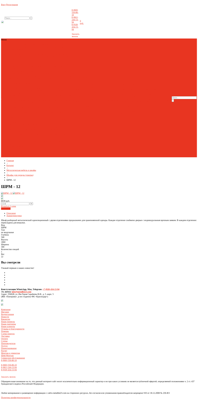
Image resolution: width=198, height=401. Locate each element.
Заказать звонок (75, 35)
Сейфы (24, 44)
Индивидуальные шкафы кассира (37, 93)
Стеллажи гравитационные (25, 112)
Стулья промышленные (12, 153)
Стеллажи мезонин (47, 110)
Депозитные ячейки (10, 66)
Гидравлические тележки (13, 119)
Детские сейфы (27, 66)
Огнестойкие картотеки (47, 69)
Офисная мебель (60, 47)
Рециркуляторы (19, 134)
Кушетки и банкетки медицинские (30, 127)
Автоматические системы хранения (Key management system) (29, 86)
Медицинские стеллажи (42, 129)
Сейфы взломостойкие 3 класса (53, 73)
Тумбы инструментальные (35, 153)
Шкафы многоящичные (38, 103)
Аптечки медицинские (11, 124)
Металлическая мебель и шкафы (42, 44)
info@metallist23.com (64, 24)
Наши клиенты (127, 95)
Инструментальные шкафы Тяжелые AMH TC (22, 151)
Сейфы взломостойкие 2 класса (23, 73)
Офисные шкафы (56, 141)
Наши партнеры (8, 324)
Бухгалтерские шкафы (54, 90)
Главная (10, 160)
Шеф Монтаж (82, 84)
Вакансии (133, 89)
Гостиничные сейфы (47, 64)
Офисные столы (24, 141)
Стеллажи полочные (10, 44)
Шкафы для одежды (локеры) (19, 175)
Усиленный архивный (57, 54)
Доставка (148, 94)
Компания (5, 309)
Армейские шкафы (17, 90)
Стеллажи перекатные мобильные (54, 112)
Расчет (95, 80)
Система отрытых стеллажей (36, 144)
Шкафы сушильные (58, 103)
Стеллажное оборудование (13, 105)
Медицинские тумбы (11, 132)
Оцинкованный (8, 56)
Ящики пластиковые (43, 156)
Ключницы (24, 95)
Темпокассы (19, 98)
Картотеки (58, 93)
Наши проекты (127, 92)
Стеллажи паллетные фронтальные (17, 107)
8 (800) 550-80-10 (75, 12)
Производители (151, 99)
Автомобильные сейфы (27, 64)
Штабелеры (63, 119)
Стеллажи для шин (10, 59)
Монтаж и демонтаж (85, 82)
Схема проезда (150, 92)
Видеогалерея (135, 87)
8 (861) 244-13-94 (75, 19)
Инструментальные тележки (61, 149)
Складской (37, 56)
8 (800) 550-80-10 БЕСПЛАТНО (23, 24)
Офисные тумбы (40, 141)
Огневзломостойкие (26, 69)
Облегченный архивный (12, 54)
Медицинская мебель (43, 47)
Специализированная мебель (57, 151)
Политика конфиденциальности (16, 397)
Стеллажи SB (62, 56)
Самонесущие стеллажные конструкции (19, 110)
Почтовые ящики (58, 95)
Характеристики (14, 216)
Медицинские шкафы (31, 132)
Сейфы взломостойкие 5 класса (38, 76)
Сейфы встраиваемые (63, 76)
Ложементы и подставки (46, 66)
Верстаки (43, 149)
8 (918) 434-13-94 (75, 27)
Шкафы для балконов (19, 100)
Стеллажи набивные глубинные (49, 107)
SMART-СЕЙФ (8, 64)
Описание (11, 213)
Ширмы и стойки (9, 136)
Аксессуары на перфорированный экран (20, 149)
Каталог (10, 165)
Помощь (5, 331)
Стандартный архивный (36, 54)
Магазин (124, 87)
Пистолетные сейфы (44, 71)
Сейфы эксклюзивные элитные (48, 78)
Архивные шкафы (34, 90)
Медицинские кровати (19, 129)
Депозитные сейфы (66, 64)
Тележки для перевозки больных (60, 134)
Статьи (147, 96)
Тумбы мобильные (34, 98)
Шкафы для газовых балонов (42, 100)
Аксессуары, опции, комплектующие (35, 88)
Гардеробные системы (11, 93)
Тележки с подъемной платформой (41, 119)
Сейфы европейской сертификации (17, 78)
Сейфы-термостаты (36, 134)
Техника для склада (24, 47)
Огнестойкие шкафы (39, 95)
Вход (3, 5)
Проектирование (83, 80)
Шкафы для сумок (18, 103)
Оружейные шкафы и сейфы (21, 71)
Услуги (4, 346)
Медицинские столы (62, 129)
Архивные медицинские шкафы (38, 124)
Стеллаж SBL (49, 56)
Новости (124, 89)
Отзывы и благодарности (129, 97)
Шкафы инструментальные (20, 156)
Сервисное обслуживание (87, 85)
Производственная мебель (13, 49)
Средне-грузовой (24, 56)
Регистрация (12, 5)
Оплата (156, 94)
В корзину (6, 209)
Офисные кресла (9, 141)
